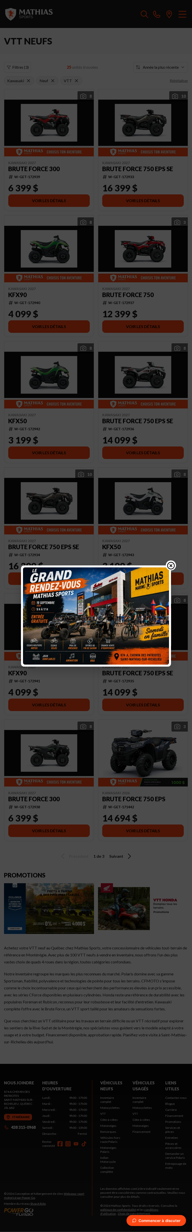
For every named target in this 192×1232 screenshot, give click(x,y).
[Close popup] (171, 565)
